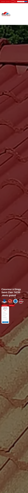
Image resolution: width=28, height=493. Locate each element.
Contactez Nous (11, 305)
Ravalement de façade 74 (21, 23)
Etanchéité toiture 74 (20, 17)
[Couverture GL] (6, 14)
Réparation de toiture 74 (20, 19)
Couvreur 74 (19, 4)
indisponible (3, 1)
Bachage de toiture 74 (20, 6)
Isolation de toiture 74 (20, 10)
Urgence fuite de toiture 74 (21, 8)
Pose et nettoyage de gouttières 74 (22, 21)
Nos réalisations (4, 305)
